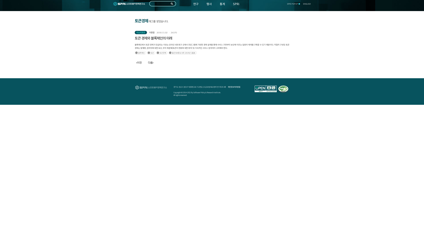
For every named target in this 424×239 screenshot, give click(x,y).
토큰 (152, 52)
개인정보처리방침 (234, 87)
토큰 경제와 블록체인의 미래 (153, 37)
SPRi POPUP (293, 3)
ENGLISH (307, 3)
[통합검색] (172, 4)
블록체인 (141, 52)
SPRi (236, 4)
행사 (209, 4)
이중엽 (151, 32)
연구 (196, 4)
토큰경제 (163, 52)
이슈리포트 (140, 32)
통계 (222, 4)
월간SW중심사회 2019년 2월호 (183, 52)
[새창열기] (266, 89)
